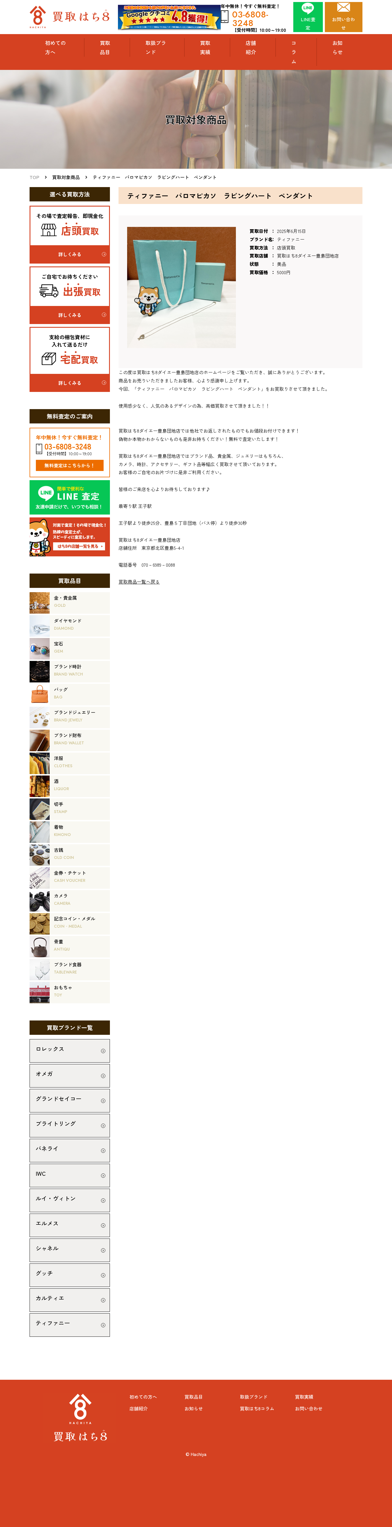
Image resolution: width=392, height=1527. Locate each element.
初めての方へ (55, 47)
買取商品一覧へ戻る (139, 581)
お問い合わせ (309, 1408)
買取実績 (205, 47)
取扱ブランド (155, 47)
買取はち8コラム (257, 1408)
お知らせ (337, 47)
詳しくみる (69, 254)
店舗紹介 (251, 47)
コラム (293, 52)
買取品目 (194, 1396)
